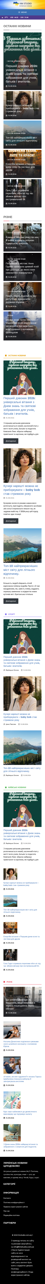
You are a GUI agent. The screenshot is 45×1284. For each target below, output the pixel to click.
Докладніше (11, 441)
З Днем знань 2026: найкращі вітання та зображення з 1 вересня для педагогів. (20, 1145)
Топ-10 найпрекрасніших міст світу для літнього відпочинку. (22, 139)
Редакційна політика (11, 1215)
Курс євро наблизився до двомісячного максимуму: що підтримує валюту (20, 1112)
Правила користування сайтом (15, 1207)
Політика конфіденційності (13, 1202)
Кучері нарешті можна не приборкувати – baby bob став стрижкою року (22, 108)
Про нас (6, 1211)
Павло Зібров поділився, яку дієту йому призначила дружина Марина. (21, 299)
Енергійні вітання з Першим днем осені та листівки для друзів (20, 167)
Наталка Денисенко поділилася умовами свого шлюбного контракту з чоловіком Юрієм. (21, 1043)
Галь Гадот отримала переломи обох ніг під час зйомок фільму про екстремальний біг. (19, 195)
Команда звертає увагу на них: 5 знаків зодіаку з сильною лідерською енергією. (22, 240)
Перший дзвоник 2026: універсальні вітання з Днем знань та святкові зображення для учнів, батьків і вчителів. (22, 73)
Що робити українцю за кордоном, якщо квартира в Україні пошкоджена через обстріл (20, 1004)
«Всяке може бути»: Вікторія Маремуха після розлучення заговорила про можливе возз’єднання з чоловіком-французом (21, 326)
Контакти (7, 1198)
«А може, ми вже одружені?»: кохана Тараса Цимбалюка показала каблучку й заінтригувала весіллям (22, 1079)
